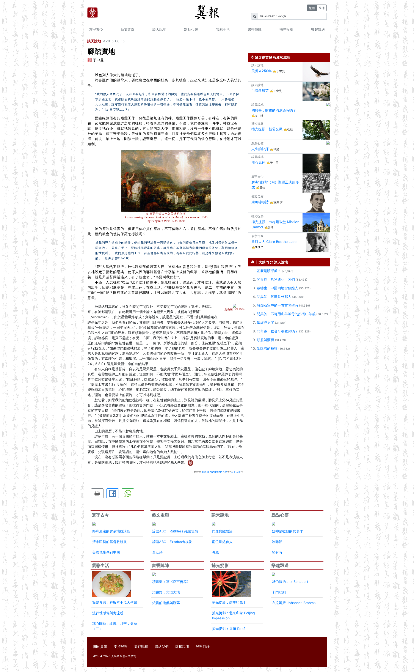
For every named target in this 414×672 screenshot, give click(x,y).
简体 (322, 8)
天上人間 (236, 472)
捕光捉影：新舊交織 (266, 129)
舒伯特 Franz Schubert (290, 581)
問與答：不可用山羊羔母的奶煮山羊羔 (286, 314)
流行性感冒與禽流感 (107, 613)
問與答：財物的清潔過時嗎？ (273, 110)
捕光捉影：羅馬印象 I (228, 602)
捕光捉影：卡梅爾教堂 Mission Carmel (275, 224)
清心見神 (258, 162)
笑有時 (277, 552)
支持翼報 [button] (121, 646)
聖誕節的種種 (267, 348)
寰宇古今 (96, 29)
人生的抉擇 (260, 149)
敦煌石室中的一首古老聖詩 (277, 305)
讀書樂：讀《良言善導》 (171, 581)
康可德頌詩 (260, 202)
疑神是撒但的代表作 (287, 531)
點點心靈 (191, 29)
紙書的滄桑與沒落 (166, 603)
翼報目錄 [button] (203, 646)
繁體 (312, 8)
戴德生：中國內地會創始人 (277, 288)
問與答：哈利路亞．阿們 (276, 279)
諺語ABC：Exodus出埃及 (172, 542)
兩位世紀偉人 (222, 542)
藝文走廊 (128, 29)
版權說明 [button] (182, 646)
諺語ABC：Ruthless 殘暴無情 (175, 531)
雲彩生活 (223, 29)
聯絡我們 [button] (162, 646)
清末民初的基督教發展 (109, 542)
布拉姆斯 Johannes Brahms (293, 603)
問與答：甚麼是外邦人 (274, 296)
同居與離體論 (222, 531)
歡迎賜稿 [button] (141, 646)
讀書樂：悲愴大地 (166, 592)
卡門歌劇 (279, 592)
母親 (215, 552)
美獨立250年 (261, 71)
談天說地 (159, 29)
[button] (97, 493)
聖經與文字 (265, 322)
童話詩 (157, 552)
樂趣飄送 (318, 29)
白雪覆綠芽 (260, 90)
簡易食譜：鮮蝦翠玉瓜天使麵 (114, 602)
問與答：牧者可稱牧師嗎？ (277, 331)
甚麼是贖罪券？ (269, 271)
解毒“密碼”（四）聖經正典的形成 (275, 184)
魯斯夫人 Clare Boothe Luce (273, 241)
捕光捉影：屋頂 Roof (228, 628)
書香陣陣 (255, 29)
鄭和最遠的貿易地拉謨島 (111, 531)
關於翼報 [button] (100, 646)
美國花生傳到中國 (106, 552)
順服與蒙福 (265, 340)
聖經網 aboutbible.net (214, 472)
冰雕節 (277, 542)
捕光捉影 (286, 29)
